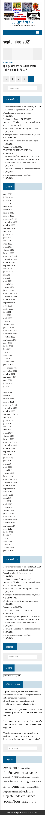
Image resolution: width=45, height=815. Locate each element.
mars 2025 (7, 246)
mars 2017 (7, 544)
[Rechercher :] (22, 88)
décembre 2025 (10, 219)
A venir (15, 777)
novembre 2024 (10, 259)
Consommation (35, 777)
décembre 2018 (10, 479)
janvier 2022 (8, 364)
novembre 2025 (10, 222)
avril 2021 (7, 392)
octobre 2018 (9, 485)
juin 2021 (7, 386)
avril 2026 (7, 206)
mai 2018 (7, 501)
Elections (36, 781)
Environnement (15, 786)
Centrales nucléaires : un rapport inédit (20, 128)
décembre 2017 (10, 516)
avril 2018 (7, 504)
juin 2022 (7, 349)
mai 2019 (7, 463)
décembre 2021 (10, 367)
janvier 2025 (8, 253)
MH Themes (35, 813)
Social (8, 801)
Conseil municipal (24, 777)
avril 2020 (7, 429)
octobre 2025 (9, 225)
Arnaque (31, 773)
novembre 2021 (10, 370)
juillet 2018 (8, 494)
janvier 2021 (8, 401)
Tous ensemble (24, 801)
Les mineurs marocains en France (17, 175)
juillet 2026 (8, 197)
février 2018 (8, 510)
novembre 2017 (10, 519)
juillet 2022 (8, 346)
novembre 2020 (10, 408)
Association (7, 777)
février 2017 (8, 547)
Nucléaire (27, 791)
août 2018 (7, 491)
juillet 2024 (8, 271)
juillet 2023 (8, 308)
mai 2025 (7, 240)
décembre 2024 (10, 256)
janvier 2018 (8, 513)
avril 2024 (7, 281)
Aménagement (13, 772)
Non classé (7, 62)
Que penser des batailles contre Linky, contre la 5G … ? (19, 68)
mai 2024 (7, 277)
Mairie (36, 787)
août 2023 (7, 305)
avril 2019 (7, 467)
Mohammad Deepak (11, 119)
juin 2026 (7, 200)
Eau (11, 781)
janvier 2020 (8, 439)
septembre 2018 (10, 488)
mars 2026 (7, 209)
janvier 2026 (8, 215)
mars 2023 (7, 321)
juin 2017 (7, 535)
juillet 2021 (8, 383)
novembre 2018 (10, 482)
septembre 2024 (10, 265)
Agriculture (10, 768)
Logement (31, 787)
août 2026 (7, 194)
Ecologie (25, 781)
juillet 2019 (8, 457)
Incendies (7, 147)
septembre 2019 (10, 451)
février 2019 (8, 473)
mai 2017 (7, 538)
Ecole (16, 781)
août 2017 (7, 529)
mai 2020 (7, 426)
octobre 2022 (9, 336)
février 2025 (8, 250)
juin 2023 (7, 312)
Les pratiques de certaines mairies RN (19, 162)
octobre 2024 (9, 262)
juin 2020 (7, 423)
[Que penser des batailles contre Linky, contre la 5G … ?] (22, 58)
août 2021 (7, 380)
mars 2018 (7, 507)
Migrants (7, 791)
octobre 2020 (9, 411)
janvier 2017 (8, 550)
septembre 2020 (10, 414)
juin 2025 (7, 237)
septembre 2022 (10, 339)
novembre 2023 (10, 296)
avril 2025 (7, 243)
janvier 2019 (8, 476)
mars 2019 (7, 470)
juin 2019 (7, 460)
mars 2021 (7, 395)
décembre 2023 (10, 293)
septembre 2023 (10, 302)
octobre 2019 (9, 448)
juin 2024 (7, 274)
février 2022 (8, 361)
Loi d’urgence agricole (13, 109)
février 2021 (8, 398)
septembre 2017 (10, 525)
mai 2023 (7, 315)
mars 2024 (7, 284)
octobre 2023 (9, 299)
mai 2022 (7, 352)
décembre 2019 (10, 442)
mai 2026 (7, 203)
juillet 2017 (8, 532)
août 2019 (7, 454)
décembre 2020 (10, 405)
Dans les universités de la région (17, 113)
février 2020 (8, 436)
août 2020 (7, 417)
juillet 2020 (8, 420)
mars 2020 (7, 432)
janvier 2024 (8, 290)
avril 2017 (7, 541)
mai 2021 (7, 389)
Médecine (16, 791)
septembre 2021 (10, 377)
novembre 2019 (10, 445)
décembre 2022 (10, 330)
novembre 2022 (10, 333)
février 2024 (8, 287)
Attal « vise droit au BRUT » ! (15, 159)
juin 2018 (7, 498)
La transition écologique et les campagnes (21, 168)
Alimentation (24, 768)
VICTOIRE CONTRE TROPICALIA (18, 150)
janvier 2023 (8, 327)
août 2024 (7, 268)
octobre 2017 (9, 522)
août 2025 (7, 231)
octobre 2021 (9, 374)
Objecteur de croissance (19, 796)
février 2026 (8, 212)
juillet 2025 (8, 234)
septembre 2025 (10, 228)
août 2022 (7, 343)
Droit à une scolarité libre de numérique (20, 140)
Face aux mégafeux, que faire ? (16, 156)
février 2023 (8, 324)
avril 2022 (7, 355)
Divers (6, 781)
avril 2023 (7, 318)
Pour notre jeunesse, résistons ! (17, 106)
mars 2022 (7, 358)
